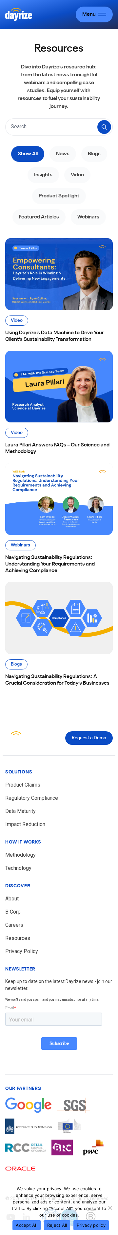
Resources (17, 938)
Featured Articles (39, 217)
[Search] (104, 127)
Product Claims (22, 785)
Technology (18, 868)
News (62, 154)
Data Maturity (20, 811)
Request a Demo (89, 738)
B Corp (13, 912)
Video (77, 175)
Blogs (94, 154)
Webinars (88, 217)
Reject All (57, 1225)
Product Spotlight (59, 196)
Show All (28, 154)
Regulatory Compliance (31, 798)
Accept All (26, 1225)
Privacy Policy (21, 951)
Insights (43, 175)
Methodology (20, 855)
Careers (14, 925)
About (12, 898)
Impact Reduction (25, 824)
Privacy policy (91, 1225)
